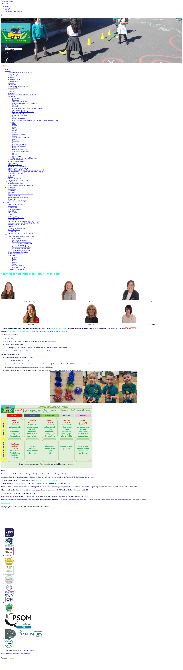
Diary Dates (8, 6)
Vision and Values (13, 74)
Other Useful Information (16, 269)
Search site (4, 658)
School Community (14, 195)
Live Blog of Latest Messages (13, 11)
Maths (14, 132)
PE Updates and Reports (19, 144)
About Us (7, 71)
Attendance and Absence (19, 110)
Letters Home (16, 98)
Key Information (10, 89)
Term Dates (11, 91)
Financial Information (14, 178)
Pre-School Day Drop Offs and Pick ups (24, 103)
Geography (15, 141)
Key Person (15, 107)
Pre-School (11, 96)
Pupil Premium (12, 163)
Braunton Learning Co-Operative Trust (20, 86)
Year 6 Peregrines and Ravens (21, 250)
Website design (5, 653)
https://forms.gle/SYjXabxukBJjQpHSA (48, 480)
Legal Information (28, 650)
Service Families (13, 219)
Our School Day (13, 76)
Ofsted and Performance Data (17, 161)
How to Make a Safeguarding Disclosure (20, 185)
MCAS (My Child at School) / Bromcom (20, 233)
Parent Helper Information (16, 218)
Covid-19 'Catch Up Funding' (17, 166)
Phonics (14, 125)
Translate (18, 51)
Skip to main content (7, 1)
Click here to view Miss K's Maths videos (24, 158)
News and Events (10, 187)
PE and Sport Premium (15, 165)
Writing (14, 129)
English (14, 257)
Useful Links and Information (17, 228)
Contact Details (13, 88)
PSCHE (14, 154)
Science (14, 136)
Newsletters (15, 100)
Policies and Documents (19, 115)
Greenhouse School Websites (21, 653)
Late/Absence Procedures (16, 204)
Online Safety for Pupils (15, 254)
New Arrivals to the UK (15, 173)
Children (7, 235)
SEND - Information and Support (18, 168)
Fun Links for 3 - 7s (18, 266)
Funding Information (18, 118)
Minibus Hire (12, 84)
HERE (51, 483)
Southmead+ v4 (5, 503)
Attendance (11, 214)
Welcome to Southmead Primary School (20, 72)
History (14, 139)
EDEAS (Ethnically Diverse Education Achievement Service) (27, 170)
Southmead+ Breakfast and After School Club (22, 95)
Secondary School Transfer (16, 224)
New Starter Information (19, 240)
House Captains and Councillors (18, 252)
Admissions (11, 93)
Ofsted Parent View (14, 230)
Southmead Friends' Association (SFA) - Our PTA (23, 223)
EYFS (14, 124)
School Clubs (12, 211)
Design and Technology (19, 146)
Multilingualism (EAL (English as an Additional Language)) (26, 171)
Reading (14, 127)
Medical (10, 226)
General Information (18, 113)
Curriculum (11, 122)
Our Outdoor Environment (20, 101)
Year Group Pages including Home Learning (21, 236)
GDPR (10, 177)
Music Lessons (12, 213)
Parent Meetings (13, 216)
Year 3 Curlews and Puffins (20, 245)
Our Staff (11, 77)
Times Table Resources (19, 134)
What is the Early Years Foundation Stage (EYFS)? (27, 108)
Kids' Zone (11, 255)
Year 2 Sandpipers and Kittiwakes (22, 243)
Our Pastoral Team (14, 79)
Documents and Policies (15, 160)
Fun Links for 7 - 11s (18, 267)
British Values (16, 156)
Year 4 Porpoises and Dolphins (21, 247)
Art (13, 153)
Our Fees (15, 105)
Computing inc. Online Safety (21, 137)
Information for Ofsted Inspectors (18, 180)
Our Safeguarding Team (15, 183)
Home (6, 69)
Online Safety (12, 175)
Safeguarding (9, 182)
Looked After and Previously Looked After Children (24, 221)
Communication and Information (18, 197)
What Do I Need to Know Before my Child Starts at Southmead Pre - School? (35, 120)
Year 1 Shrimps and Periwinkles (21, 242)
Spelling (14, 130)
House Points (12, 199)
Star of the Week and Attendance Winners (20, 194)
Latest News (8, 8)
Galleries (7, 10)
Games (14, 264)
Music (14, 148)
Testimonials (12, 231)
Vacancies (11, 83)
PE (13, 142)
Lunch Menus (12, 206)
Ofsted (14, 117)
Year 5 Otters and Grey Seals (21, 248)
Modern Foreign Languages (20, 151)
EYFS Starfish (16, 238)
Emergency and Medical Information (23, 112)
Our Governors (13, 81)
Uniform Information (14, 209)
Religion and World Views (20, 149)
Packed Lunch (12, 207)
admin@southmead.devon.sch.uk (11, 509)
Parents (7, 202)
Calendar (11, 192)
